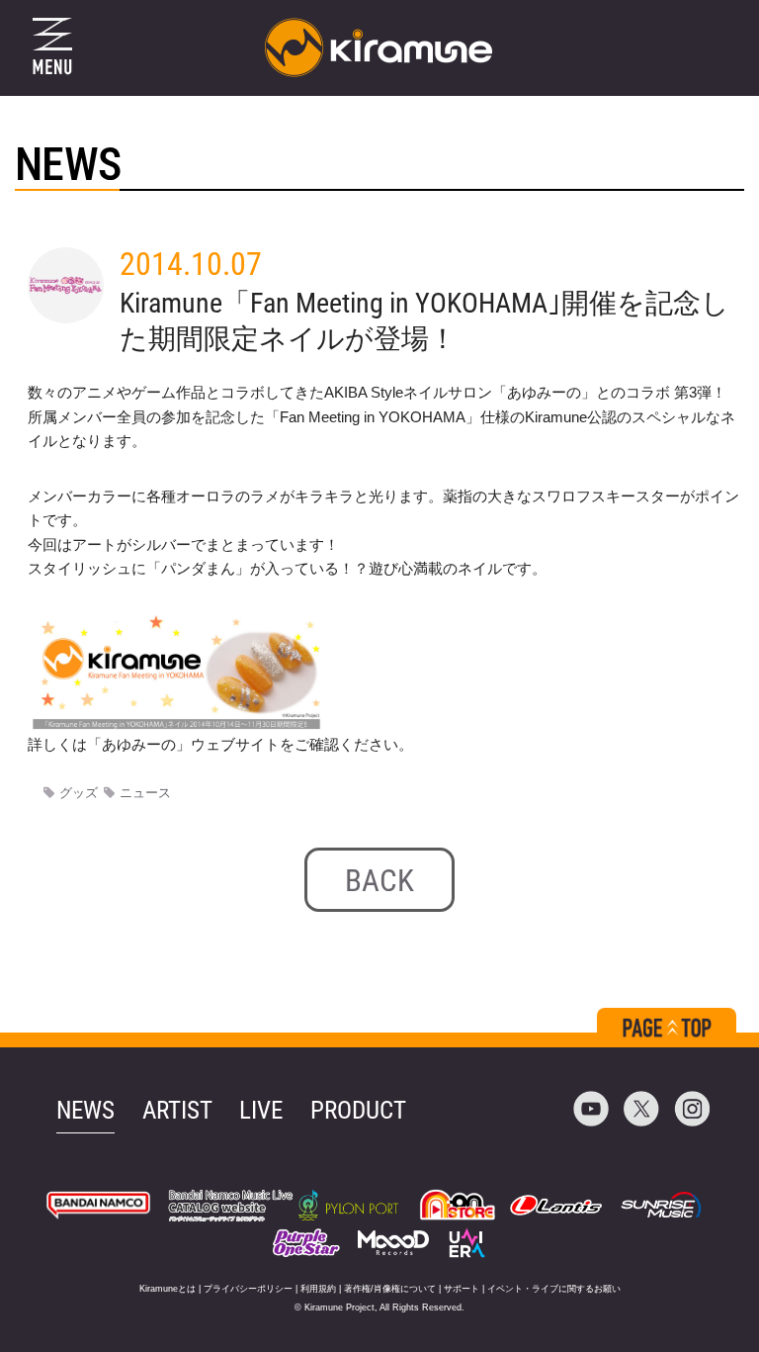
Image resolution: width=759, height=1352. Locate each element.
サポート (461, 1289)
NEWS (85, 1110)
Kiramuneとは (167, 1289)
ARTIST (177, 1110)
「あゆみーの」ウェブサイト (183, 744)
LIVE (261, 1110)
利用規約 (318, 1289)
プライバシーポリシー (248, 1289)
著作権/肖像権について (390, 1289)
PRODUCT (358, 1110)
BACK (379, 880)
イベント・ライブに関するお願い (554, 1289)
